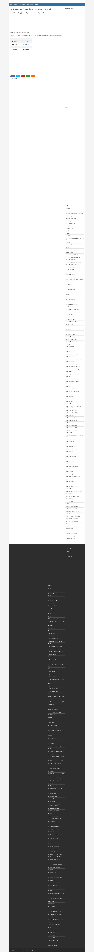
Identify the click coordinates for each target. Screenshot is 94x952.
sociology (68, 344)
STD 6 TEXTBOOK (69, 493)
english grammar (69, 249)
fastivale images (69, 252)
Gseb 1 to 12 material (70, 274)
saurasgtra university (70, 336)
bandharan (68, 225)
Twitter (18, 75)
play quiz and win (69, 324)
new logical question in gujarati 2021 (74, 311)
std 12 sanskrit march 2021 (71, 481)
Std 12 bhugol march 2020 (71, 410)
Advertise (69, 551)
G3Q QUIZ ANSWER (70, 269)
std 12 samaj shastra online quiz (73, 476)
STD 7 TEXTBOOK (69, 498)
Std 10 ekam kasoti (70, 346)
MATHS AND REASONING (71, 304)
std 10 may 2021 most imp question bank (75, 364)
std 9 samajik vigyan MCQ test (72, 508)
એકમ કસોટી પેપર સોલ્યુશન (71, 536)
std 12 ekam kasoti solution (72, 425)
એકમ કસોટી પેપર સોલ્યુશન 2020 (72, 538)
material (16, 4)
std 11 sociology (69, 401)
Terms (68, 554)
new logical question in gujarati (72, 309)
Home (11, 4)
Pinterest (23, 75)
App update (68, 208)
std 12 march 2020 (70, 461)
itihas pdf (68, 294)
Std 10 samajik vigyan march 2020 (73, 366)
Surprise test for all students (72, 518)
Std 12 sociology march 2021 (72, 486)
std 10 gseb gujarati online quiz (72, 354)
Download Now (26, 41)
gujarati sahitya (69, 284)
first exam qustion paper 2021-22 (73, 267)
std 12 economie (69, 422)
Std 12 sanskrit (69, 478)
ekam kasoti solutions (70, 244)
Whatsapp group (69, 528)
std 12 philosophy (69, 469)
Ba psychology (69, 215)
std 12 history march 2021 (71, 449)
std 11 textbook (69, 403)
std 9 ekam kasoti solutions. (72, 506)
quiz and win (68, 329)
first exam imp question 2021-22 (73, 257)
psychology (68, 326)
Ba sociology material (70, 223)
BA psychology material (71, 218)
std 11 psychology (69, 396)
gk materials (68, 272)
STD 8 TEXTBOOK (69, 501)
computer (68, 233)
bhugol (67, 230)
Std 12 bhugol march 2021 (71, 412)
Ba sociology (68, 220)
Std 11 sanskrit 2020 (70, 398)
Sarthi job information (70, 334)
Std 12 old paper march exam (72, 466)
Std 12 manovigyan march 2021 (72, 459)
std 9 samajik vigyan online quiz (72, 511)
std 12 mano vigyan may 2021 (72, 456)
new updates (68, 316)
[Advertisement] (36, 23)
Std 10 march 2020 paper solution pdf (74, 359)
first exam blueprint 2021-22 (72, 254)
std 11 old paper (69, 393)
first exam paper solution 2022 (72, 264)
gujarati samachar (69, 287)
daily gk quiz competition (71, 235)
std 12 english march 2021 (71, 430)
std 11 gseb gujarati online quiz (72, 381)
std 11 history (68, 386)
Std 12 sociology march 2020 (72, 483)
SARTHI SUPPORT (21, 950)
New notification (69, 314)
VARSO (67, 523)
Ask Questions (69, 210)
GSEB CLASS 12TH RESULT (71, 277)
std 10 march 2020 (70, 356)
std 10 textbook (69, 371)
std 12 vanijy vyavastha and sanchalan (74, 491)
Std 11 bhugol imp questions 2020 (73, 374)
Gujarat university (69, 282)
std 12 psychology (69, 471)
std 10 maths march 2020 (71, 361)
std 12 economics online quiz (72, 420)
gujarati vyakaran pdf (70, 289)
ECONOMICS (68, 242)
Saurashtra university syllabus (72, 341)
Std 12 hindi (68, 444)
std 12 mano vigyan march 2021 (72, 454)
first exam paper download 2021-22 (73, 262)
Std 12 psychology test (70, 474)
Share (28, 75)
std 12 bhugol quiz (70, 415)
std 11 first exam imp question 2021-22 (74, 379)
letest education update (71, 302)
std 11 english (68, 376)
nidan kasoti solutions (70, 319)
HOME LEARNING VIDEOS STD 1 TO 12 (74, 292)
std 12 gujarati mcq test (71, 439)
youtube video (38, 4)
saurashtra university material (72, 339)
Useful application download (72, 521)
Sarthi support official (14, 11)
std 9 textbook (69, 513)
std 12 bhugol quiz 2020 (71, 417)
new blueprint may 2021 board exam (73, 306)
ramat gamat (68, 331)
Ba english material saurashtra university (74, 213)
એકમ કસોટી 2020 (69, 531)
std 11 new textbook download (72, 391)
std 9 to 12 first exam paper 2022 (73, 516)
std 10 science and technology (72, 369)
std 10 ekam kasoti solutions (72, 349)
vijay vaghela (33, 950)
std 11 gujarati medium (71, 384)
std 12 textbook (69, 488)
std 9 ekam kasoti (69, 503)
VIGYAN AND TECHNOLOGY (72, 526)
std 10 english (68, 351)
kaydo (67, 297)
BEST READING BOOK (70, 228)
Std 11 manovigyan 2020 (71, 388)
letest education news (70, 299)
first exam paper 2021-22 (71, 259)
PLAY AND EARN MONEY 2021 (72, 321)
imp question (23, 4)
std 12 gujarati (69, 432)
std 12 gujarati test (70, 441)
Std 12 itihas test (69, 451)
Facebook (13, 75)
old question (30, 4)
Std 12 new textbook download (72, 464)
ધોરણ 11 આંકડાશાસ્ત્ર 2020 (71, 541)
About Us (69, 548)
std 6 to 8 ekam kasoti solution (72, 496)
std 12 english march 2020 (71, 427)
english (67, 247)
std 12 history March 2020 (71, 446)
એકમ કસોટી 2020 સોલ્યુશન (71, 533)
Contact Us (69, 556)
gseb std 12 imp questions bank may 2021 (75, 279)
